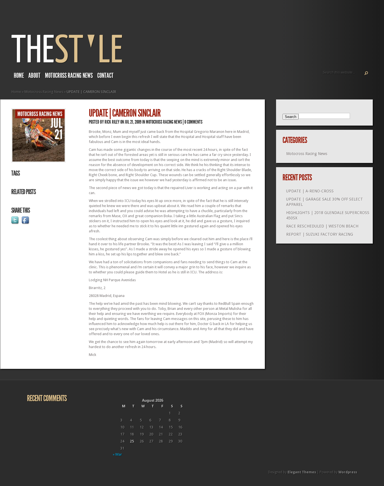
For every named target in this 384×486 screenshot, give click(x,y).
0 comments (193, 122)
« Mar (117, 454)
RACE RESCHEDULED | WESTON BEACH (322, 226)
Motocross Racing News (69, 76)
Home (19, 76)
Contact (105, 76)
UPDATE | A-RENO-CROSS (310, 191)
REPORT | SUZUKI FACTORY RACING (319, 234)
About (34, 76)
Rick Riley (112, 122)
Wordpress (347, 472)
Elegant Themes (302, 472)
